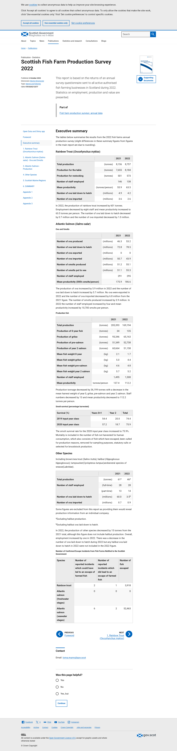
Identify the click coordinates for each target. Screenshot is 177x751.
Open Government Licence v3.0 (62, 738)
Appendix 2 (28, 198)
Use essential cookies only (56, 23)
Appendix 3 (28, 203)
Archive (36, 727)
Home (23, 48)
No (62, 687)
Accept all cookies (31, 23)
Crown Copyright (67, 727)
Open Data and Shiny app (34, 131)
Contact (45, 727)
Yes (62, 680)
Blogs (103, 41)
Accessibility (25, 727)
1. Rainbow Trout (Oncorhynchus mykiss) (33, 150)
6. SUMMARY (28, 186)
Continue (61, 703)
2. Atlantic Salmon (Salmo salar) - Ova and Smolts (34, 158)
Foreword (27, 137)
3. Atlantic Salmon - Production (31, 167)
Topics (33, 41)
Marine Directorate (37, 81)
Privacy (97, 727)
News (41, 41)
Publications (53, 41)
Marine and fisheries (33, 84)
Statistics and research (72, 41)
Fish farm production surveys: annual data (81, 113)
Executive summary (31, 143)
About (23, 41)
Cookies (54, 727)
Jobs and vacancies (84, 727)
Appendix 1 (28, 192)
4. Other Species (30, 175)
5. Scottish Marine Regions (34, 180)
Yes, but (65, 693)
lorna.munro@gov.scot (74, 657)
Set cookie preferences (83, 23)
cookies (33, 4)
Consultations (92, 41)
